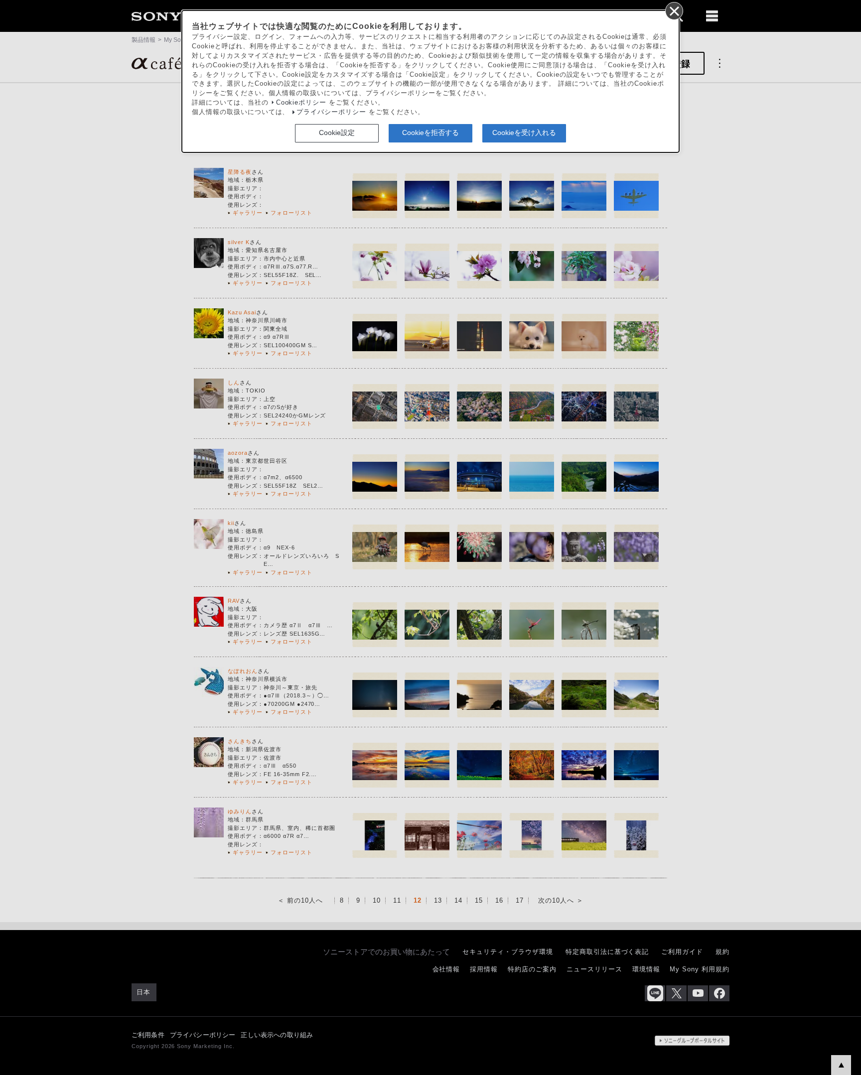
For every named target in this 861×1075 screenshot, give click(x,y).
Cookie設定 (337, 132)
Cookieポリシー (301, 102)
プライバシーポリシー (331, 112)
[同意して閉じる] (673, 10)
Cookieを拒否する (430, 132)
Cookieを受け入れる (524, 132)
